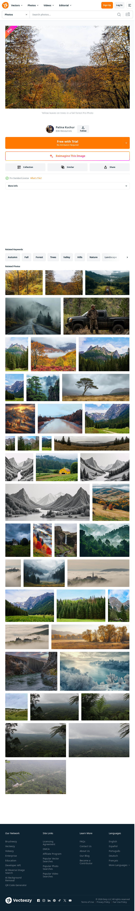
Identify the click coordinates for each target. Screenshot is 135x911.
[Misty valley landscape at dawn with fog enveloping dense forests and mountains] (44, 571)
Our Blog (83, 854)
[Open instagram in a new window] (43, 902)
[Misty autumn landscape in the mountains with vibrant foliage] (42, 538)
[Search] (119, 14)
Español (110, 844)
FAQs (81, 839)
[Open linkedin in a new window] (49, 902)
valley (66, 255)
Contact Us (84, 844)
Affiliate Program (51, 852)
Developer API (13, 863)
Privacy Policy (103, 902)
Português (112, 849)
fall (26, 255)
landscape (111, 255)
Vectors (15, 5)
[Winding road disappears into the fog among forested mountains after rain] (33, 314)
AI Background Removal (13, 877)
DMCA (45, 847)
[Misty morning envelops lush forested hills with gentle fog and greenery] (104, 538)
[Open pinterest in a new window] (54, 902)
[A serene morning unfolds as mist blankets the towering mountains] (42, 385)
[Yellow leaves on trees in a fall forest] (64, 281)
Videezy (9, 849)
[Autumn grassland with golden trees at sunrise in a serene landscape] (90, 635)
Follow (83, 130)
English (110, 839)
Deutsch (110, 854)
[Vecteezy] (5, 5)
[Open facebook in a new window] (38, 902)
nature (93, 255)
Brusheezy (11, 839)
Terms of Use (87, 902)
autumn (12, 255)
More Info (13, 184)
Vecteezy (10, 844)
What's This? (36, 178)
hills (79, 255)
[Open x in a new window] (65, 902)
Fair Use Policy (120, 902)
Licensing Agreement (48, 841)
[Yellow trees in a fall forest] (24, 281)
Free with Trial (67, 142)
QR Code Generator (10, 885)
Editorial (64, 5)
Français (111, 858)
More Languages (115, 863)
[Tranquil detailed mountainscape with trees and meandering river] (19, 465)
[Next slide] (122, 256)
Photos (32, 5)
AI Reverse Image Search (15, 870)
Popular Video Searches (49, 873)
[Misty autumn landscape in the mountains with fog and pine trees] (91, 441)
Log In (119, 5)
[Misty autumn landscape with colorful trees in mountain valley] (53, 353)
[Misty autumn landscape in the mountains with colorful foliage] (110, 500)
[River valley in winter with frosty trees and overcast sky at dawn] (94, 669)
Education (10, 858)
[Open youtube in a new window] (70, 902)
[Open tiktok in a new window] (59, 902)
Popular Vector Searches (50, 858)
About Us (83, 849)
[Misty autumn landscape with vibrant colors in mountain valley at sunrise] (20, 417)
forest (39, 255)
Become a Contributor (84, 860)
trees (53, 255)
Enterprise (11, 854)
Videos (47, 5)
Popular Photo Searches (50, 866)
